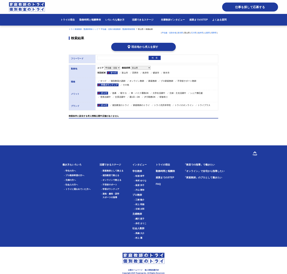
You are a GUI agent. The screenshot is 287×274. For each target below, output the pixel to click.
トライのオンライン (184, 105)
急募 (114, 93)
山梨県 (207, 33)
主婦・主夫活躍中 (177, 93)
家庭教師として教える (113, 170)
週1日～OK (134, 97)
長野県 (214, 33)
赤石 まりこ (140, 223)
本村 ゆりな (140, 180)
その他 (126, 85)
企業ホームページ (135, 270)
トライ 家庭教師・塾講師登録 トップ (83, 29)
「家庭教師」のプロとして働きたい (203, 177)
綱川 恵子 (139, 218)
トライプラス (204, 105)
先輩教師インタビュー (173, 19)
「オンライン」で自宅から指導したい (204, 171)
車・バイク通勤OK (140, 93)
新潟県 (180, 33)
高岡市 (135, 72)
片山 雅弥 (139, 190)
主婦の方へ (70, 180)
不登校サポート (110, 184)
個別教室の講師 (118, 81)
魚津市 (145, 72)
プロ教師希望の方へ (74, 175)
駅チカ (123, 93)
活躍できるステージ (143, 19)
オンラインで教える (112, 180)
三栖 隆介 (139, 199)
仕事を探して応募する (250, 7)
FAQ (158, 184)
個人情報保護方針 (152, 270)
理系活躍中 (105, 97)
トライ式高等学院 (162, 105)
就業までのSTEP (198, 19)
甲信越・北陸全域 (169, 33)
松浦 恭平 (139, 176)
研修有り (163, 97)
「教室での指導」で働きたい (199, 164)
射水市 (166, 72)
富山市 (125, 72)
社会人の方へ (71, 184)
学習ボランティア (109, 85)
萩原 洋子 (139, 185)
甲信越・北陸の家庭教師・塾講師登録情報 (118, 29)
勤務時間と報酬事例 (90, 19)
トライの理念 (68, 19)
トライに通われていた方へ (78, 189)
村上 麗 (138, 238)
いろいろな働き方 (115, 19)
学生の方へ (70, 170)
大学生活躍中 (159, 93)
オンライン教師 (136, 81)
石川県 (193, 33)
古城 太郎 (139, 209)
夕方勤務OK (149, 97)
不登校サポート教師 (186, 81)
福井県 (200, 33)
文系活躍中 (120, 97)
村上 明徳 (139, 204)
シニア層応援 (196, 93)
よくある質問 (219, 19)
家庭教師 (152, 81)
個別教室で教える (111, 175)
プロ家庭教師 (167, 81)
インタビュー (139, 164)
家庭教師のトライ (141, 105)
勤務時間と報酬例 (165, 171)
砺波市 (156, 72)
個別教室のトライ (120, 105)
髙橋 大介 (139, 233)
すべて (114, 72)
